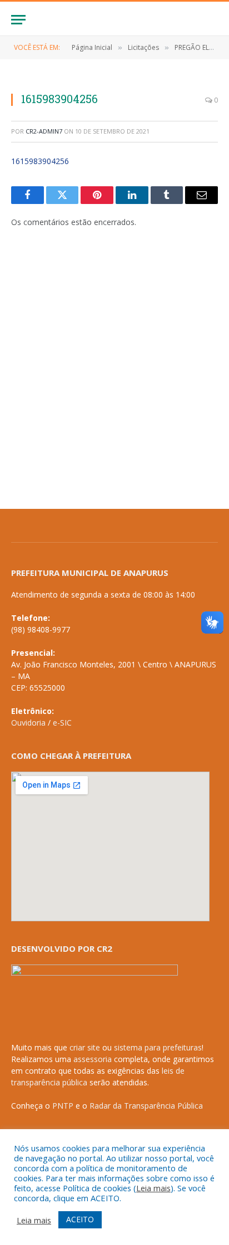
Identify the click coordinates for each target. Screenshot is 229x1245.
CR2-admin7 (44, 131)
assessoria (92, 1059)
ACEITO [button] (80, 1219)
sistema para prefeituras (158, 1047)
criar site (84, 1047)
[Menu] (18, 19)
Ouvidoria (28, 722)
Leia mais (153, 1188)
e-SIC (62, 722)
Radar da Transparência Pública (146, 1105)
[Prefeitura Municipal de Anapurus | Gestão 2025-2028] (114, 20)
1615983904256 (40, 161)
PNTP (62, 1105)
